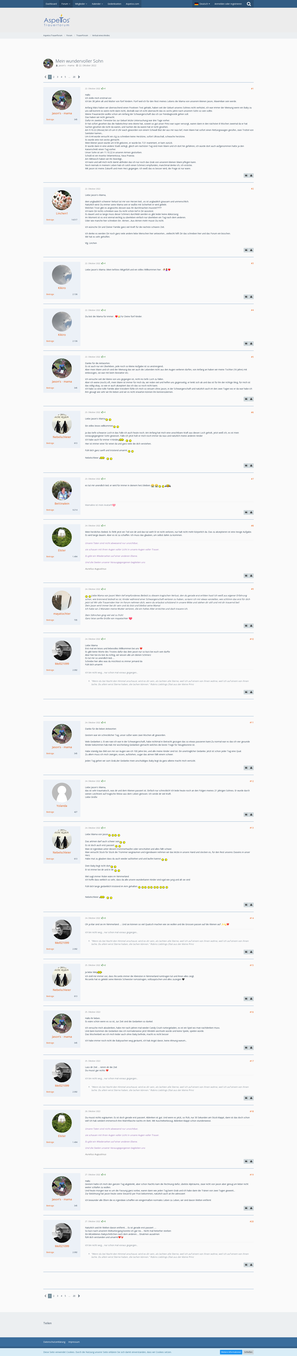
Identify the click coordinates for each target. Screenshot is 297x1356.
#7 (252, 478)
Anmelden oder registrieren (228, 3)
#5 (252, 356)
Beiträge (50, 119)
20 (74, 76)
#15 (252, 965)
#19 (252, 1174)
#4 (252, 310)
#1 (252, 88)
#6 (252, 412)
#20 (252, 1221)
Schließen (248, 1352)
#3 (252, 263)
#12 (252, 781)
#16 (252, 1012)
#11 (252, 722)
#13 (252, 827)
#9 (252, 588)
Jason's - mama (66, 65)
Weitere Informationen (231, 1352)
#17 (252, 1060)
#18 (252, 1111)
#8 (252, 525)
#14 (252, 918)
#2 (252, 188)
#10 (252, 639)
